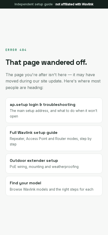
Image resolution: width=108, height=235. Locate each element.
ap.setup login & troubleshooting (53, 110)
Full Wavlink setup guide (51, 138)
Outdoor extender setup (44, 163)
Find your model (51, 185)
